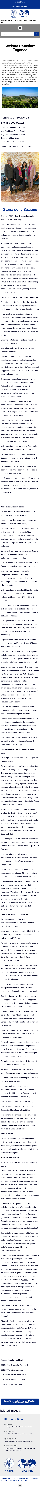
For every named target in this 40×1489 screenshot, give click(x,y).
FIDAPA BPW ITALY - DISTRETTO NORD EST (18, 21)
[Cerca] (36, 34)
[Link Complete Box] (20, 1426)
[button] (20, 28)
